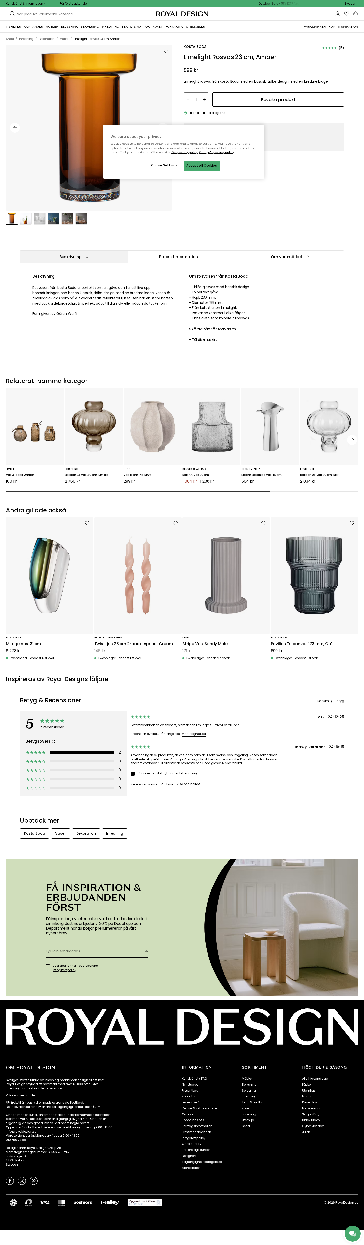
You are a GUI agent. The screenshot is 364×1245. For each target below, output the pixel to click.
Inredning (249, 1096)
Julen (306, 1132)
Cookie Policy (191, 1144)
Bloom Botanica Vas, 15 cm (261, 475)
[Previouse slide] (15, 128)
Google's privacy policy (216, 152)
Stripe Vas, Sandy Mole (204, 644)
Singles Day (310, 1114)
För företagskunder (196, 1149)
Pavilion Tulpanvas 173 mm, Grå (302, 644)
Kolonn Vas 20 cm (195, 475)
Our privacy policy (184, 152)
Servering (249, 1090)
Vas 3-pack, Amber (20, 475)
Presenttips (310, 1102)
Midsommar (311, 1108)
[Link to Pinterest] (34, 1181)
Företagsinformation (197, 1126)
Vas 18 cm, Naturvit (138, 475)
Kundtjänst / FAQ (194, 1078)
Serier (246, 1126)
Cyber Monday (313, 1126)
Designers (189, 1155)
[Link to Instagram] (22, 1181)
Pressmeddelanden (196, 1132)
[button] (351, 4)
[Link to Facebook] (10, 1181)
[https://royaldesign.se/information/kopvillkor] (144, 1203)
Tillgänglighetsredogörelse (202, 1161)
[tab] (74, 256)
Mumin (307, 1096)
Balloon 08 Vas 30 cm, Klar (319, 475)
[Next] (352, 440)
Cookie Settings (164, 165)
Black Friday (311, 1120)
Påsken (307, 1084)
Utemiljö (248, 1120)
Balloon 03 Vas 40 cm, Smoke (87, 475)
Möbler (247, 1078)
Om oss (187, 1114)
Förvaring (249, 1114)
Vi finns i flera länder (20, 1095)
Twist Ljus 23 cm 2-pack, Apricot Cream (133, 644)
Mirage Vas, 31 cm (23, 644)
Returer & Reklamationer (199, 1108)
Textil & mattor (252, 1102)
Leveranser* (190, 1102)
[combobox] (351, 4)
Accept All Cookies (201, 166)
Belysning (249, 1084)
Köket (246, 1108)
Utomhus (309, 1090)
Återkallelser (191, 1167)
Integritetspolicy (193, 1138)
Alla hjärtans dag (315, 1078)
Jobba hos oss (193, 1120)
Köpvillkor (189, 1096)
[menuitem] (13, 26)
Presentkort (190, 1090)
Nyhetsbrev (190, 1084)
